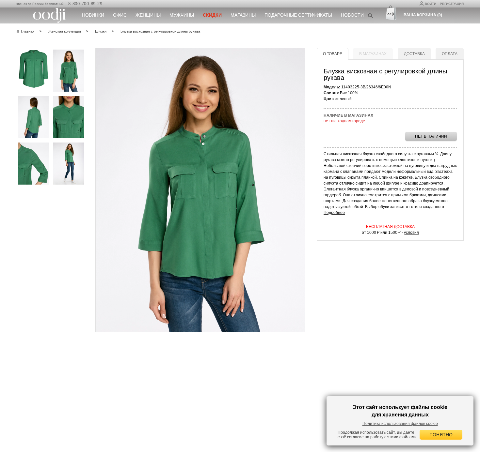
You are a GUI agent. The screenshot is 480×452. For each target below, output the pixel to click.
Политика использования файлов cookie (400, 423)
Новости (352, 15)
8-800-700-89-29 (85, 3)
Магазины (243, 15)
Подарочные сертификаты (298, 15)
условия (411, 232)
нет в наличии (431, 136)
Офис (120, 15)
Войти (430, 4)
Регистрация (452, 4)
